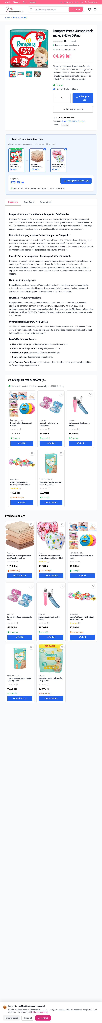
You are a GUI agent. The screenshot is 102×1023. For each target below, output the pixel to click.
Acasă (7, 2)
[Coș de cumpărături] (95, 9)
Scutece (81, 121)
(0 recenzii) (71, 41)
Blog (24, 2)
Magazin (16, 2)
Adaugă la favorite (74, 109)
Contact (32, 2)
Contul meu (92, 2)
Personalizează (11, 1018)
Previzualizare (21, 538)
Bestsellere (14, 480)
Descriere (13, 202)
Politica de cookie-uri (39, 1012)
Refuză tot (28, 1018)
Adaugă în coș (84, 98)
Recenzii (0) (45, 202)
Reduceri (43, 420)
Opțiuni (21, 443)
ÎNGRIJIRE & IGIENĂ (20, 18)
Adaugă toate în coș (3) (78, 181)
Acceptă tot (43, 1018)
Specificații (29, 202)
